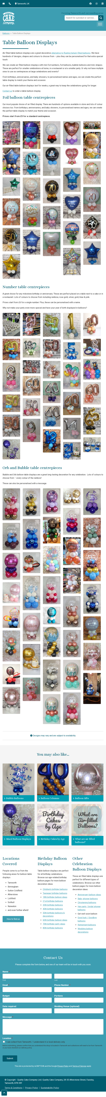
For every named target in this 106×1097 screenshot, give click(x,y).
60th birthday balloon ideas (55, 920)
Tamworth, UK (23, 3)
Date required (9, 1006)
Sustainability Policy (50, 1088)
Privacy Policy (63, 1066)
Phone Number (62, 985)
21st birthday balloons (53, 901)
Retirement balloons (87, 925)
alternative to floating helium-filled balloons (70, 53)
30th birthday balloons (53, 905)
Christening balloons (87, 902)
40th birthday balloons (53, 909)
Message (8, 1017)
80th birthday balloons (53, 928)
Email (6, 985)
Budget (6, 996)
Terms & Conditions (13, 1088)
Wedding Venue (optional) (66, 1006)
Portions (58, 996)
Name (6, 972)
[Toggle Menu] (100, 24)
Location (8, 1038)
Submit (10, 1058)
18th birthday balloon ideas (55, 897)
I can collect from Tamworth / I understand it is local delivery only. (35, 1042)
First (4, 980)
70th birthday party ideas (54, 924)
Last (56, 980)
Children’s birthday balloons (55, 889)
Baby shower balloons (88, 898)
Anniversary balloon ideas (89, 894)
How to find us (13, 919)
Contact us (7, 91)
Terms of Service (79, 1066)
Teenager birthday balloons (55, 893)
